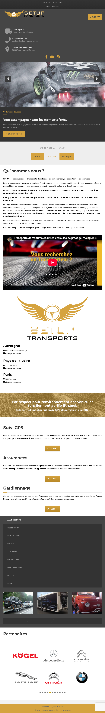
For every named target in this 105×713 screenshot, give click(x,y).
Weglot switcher (52, 6)
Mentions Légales (49, 706)
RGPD (61, 706)
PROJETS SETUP (14, 134)
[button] (8, 79)
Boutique (66, 156)
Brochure (51, 156)
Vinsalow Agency (47, 710)
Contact (38, 156)
